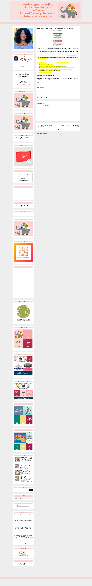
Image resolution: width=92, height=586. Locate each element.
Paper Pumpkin (39, 23)
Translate (26, 507)
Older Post (69, 125)
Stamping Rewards (75, 23)
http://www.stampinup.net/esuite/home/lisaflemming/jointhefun (49, 84)
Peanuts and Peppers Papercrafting (47, 574)
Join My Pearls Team (62, 23)
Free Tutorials (50, 23)
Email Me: (23, 81)
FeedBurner (25, 180)
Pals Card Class (29, 23)
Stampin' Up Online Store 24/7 (23, 76)
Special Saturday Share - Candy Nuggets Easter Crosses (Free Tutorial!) (26, 458)
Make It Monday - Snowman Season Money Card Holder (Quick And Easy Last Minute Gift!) (25, 466)
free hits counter (23, 564)
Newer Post (46, 125)
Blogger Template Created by (46, 577)
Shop (20, 23)
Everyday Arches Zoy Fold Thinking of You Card (25, 471)
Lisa (26, 56)
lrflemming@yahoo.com (23, 82)
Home (14, 23)
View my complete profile (23, 67)
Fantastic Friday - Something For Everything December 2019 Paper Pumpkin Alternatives (25, 478)
